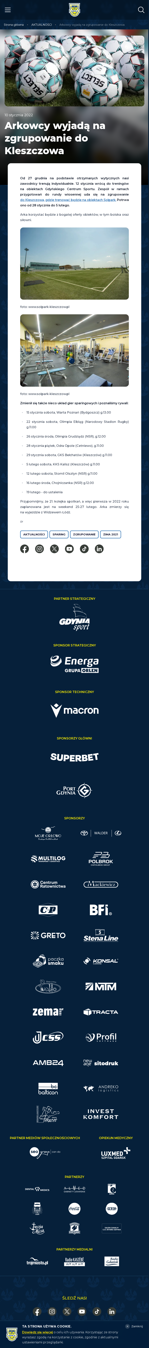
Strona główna (14, 24)
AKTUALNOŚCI (41, 24)
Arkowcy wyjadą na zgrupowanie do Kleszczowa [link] (92, 24)
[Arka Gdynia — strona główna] (74, 10)
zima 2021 (110, 534)
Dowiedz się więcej (37, 1332)
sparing (59, 534)
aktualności (34, 534)
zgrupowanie (84, 534)
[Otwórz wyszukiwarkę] (141, 9)
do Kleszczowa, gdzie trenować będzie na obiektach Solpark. (68, 200)
